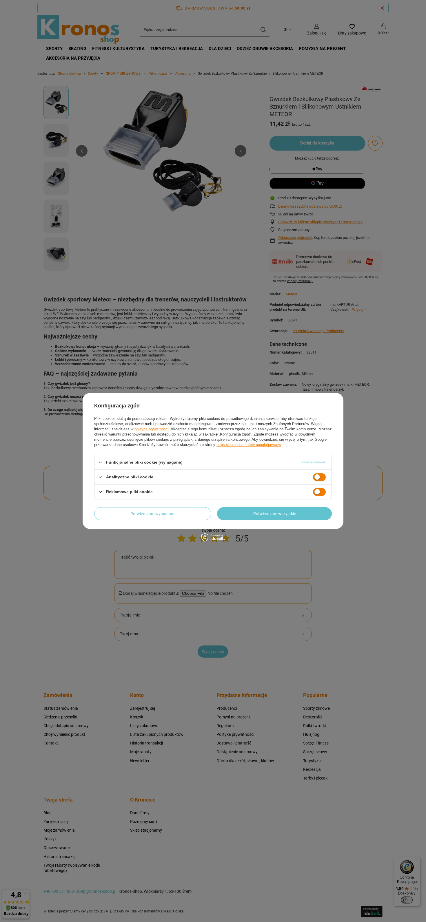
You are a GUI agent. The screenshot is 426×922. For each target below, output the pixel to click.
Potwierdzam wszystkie (274, 513)
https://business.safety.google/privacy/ (248, 444)
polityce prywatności (151, 429)
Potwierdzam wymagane (152, 513)
